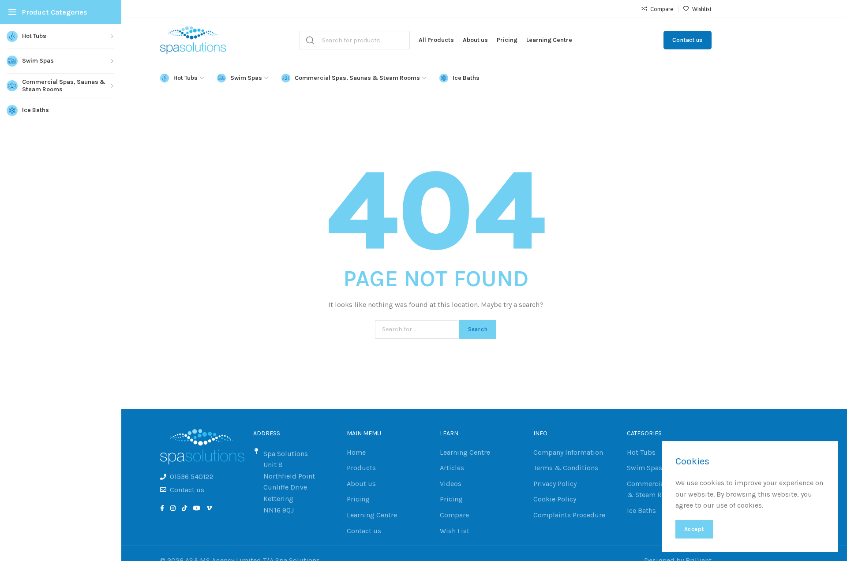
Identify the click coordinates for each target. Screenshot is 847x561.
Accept (694, 529)
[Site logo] (193, 40)
